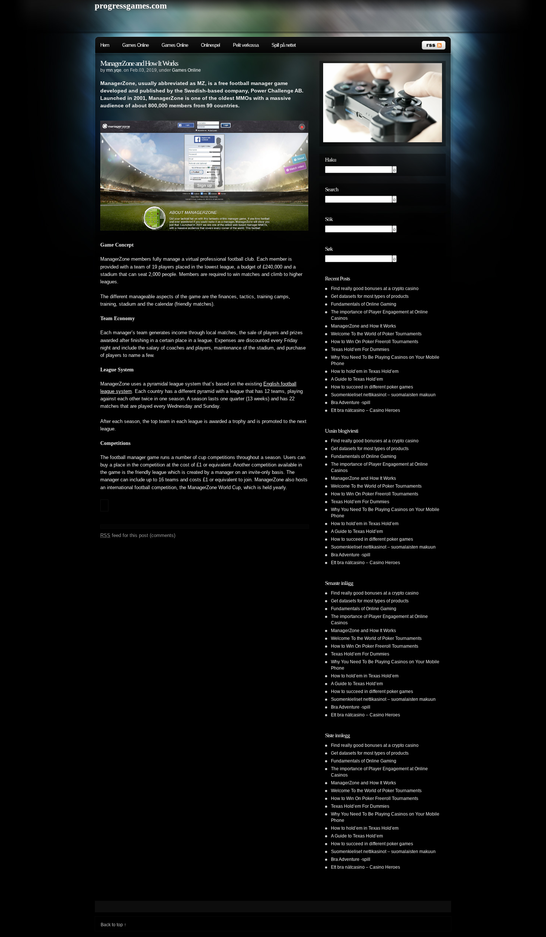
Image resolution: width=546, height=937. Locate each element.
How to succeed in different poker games (372, 387)
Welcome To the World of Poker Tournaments (376, 333)
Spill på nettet (284, 45)
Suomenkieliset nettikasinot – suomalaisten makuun (383, 394)
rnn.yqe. (114, 70)
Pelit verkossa (246, 45)
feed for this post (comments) (137, 535)
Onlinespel (210, 45)
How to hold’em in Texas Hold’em (365, 371)
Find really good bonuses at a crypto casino (375, 288)
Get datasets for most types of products (370, 296)
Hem (104, 45)
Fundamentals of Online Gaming (363, 304)
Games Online (135, 45)
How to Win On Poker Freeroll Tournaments (374, 341)
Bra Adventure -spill (350, 402)
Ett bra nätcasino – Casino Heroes (365, 410)
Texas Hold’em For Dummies (360, 349)
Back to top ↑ (113, 924)
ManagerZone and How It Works (139, 63)
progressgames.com (131, 5)
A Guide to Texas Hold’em (357, 379)
